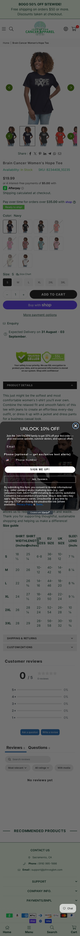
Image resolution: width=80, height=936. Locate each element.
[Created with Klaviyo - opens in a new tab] (40, 513)
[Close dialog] (75, 426)
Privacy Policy (25, 504)
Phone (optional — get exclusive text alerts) (37, 454)
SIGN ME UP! (40, 469)
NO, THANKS (40, 479)
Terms (39, 504)
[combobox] (9, 460)
